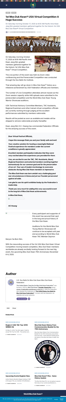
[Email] (29, 299)
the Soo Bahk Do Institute (23, 80)
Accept (56, 399)
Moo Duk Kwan (12, 322)
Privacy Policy (61, 399)
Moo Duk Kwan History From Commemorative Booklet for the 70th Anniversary (47, 327)
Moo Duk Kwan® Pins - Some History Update (46, 377)
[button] (6, 5)
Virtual (13, 12)
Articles (18, 322)
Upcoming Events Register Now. (18, 376)
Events (8, 12)
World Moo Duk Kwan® (33, 394)
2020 (8, 308)
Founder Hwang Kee (44, 287)
